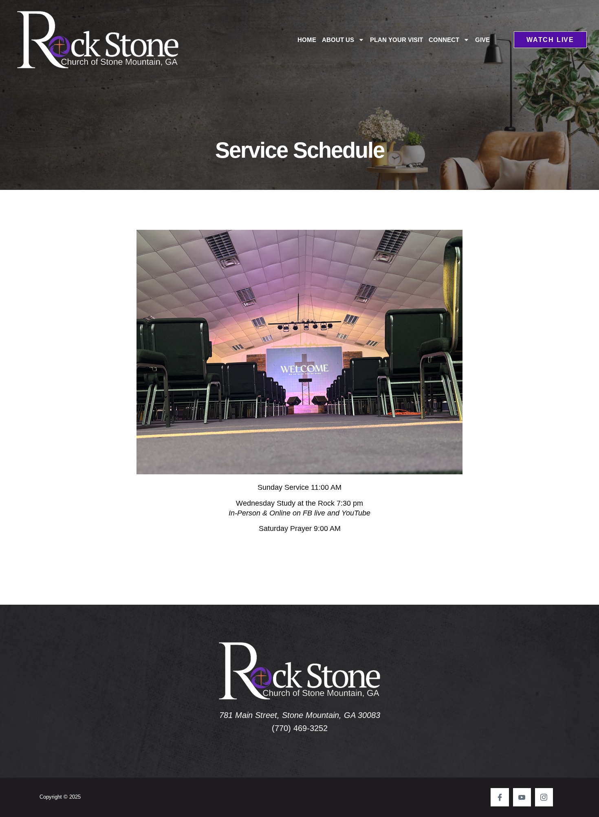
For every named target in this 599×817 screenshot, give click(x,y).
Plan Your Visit (396, 39)
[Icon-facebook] (500, 797)
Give (482, 39)
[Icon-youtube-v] (522, 797)
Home (306, 39)
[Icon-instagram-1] (544, 797)
